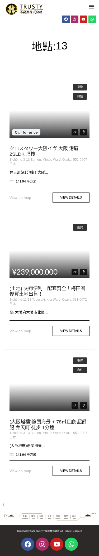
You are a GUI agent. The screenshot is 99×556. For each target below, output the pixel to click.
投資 (80, 87)
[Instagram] (74, 19)
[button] (91, 6)
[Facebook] (66, 19)
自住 (80, 96)
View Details (71, 197)
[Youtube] (83, 19)
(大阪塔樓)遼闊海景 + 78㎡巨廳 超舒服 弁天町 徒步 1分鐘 (48, 424)
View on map (20, 197)
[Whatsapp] (92, 19)
